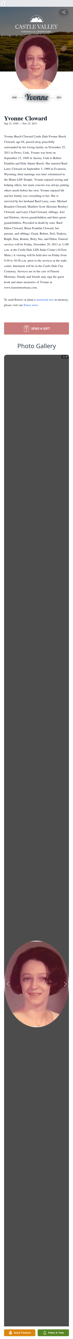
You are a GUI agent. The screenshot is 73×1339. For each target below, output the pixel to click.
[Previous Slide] (8, 984)
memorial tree (45, 299)
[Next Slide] (65, 984)
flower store (31, 305)
